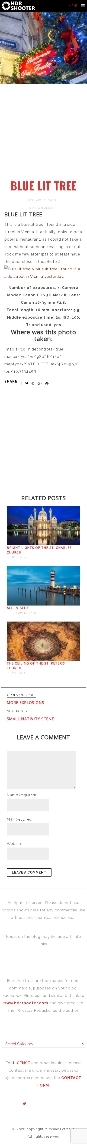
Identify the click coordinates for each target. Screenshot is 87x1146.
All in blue (18, 608)
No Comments (42, 208)
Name (21, 795)
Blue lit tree (43, 185)
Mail (20, 819)
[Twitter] (24, 1104)
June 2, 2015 (16, 557)
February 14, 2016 (21, 613)
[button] (73, 6)
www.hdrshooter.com (25, 1003)
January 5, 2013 (41, 200)
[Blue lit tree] (43, 276)
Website (15, 843)
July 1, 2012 (16, 673)
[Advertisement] (43, 134)
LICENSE (22, 1063)
